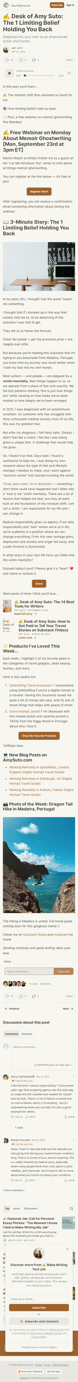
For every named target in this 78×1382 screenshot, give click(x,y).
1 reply (19, 1127)
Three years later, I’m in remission (27, 484)
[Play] (9, 73)
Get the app (53, 1371)
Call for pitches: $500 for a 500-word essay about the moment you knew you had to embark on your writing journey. (30, 1233)
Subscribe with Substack (41, 1321)
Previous (14, 1008)
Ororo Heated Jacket (24, 711)
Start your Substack (31, 1371)
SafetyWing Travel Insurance (30, 685)
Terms (47, 1364)
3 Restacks (45, 983)
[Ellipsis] (73, 1076)
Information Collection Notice (46, 1333)
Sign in (70, 5)
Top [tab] (7, 1208)
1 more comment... (14, 1190)
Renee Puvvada (20, 1140)
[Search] (71, 1208)
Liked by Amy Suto (24, 1080)
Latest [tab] (16, 1208)
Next (66, 1008)
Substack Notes (34, 934)
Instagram (61, 934)
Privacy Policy (39, 1336)
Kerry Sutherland (21, 1076)
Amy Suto (17, 48)
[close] (67, 1249)
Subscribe (57, 5)
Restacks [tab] (27, 1034)
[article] (39, 1231)
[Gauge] (69, 73)
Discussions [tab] (31, 1208)
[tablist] (18, 1034)
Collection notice (60, 1364)
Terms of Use (56, 1329)
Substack (24, 1377)
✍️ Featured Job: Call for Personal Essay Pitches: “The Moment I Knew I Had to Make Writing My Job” (30, 1223)
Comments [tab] (11, 1034)
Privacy (38, 1364)
